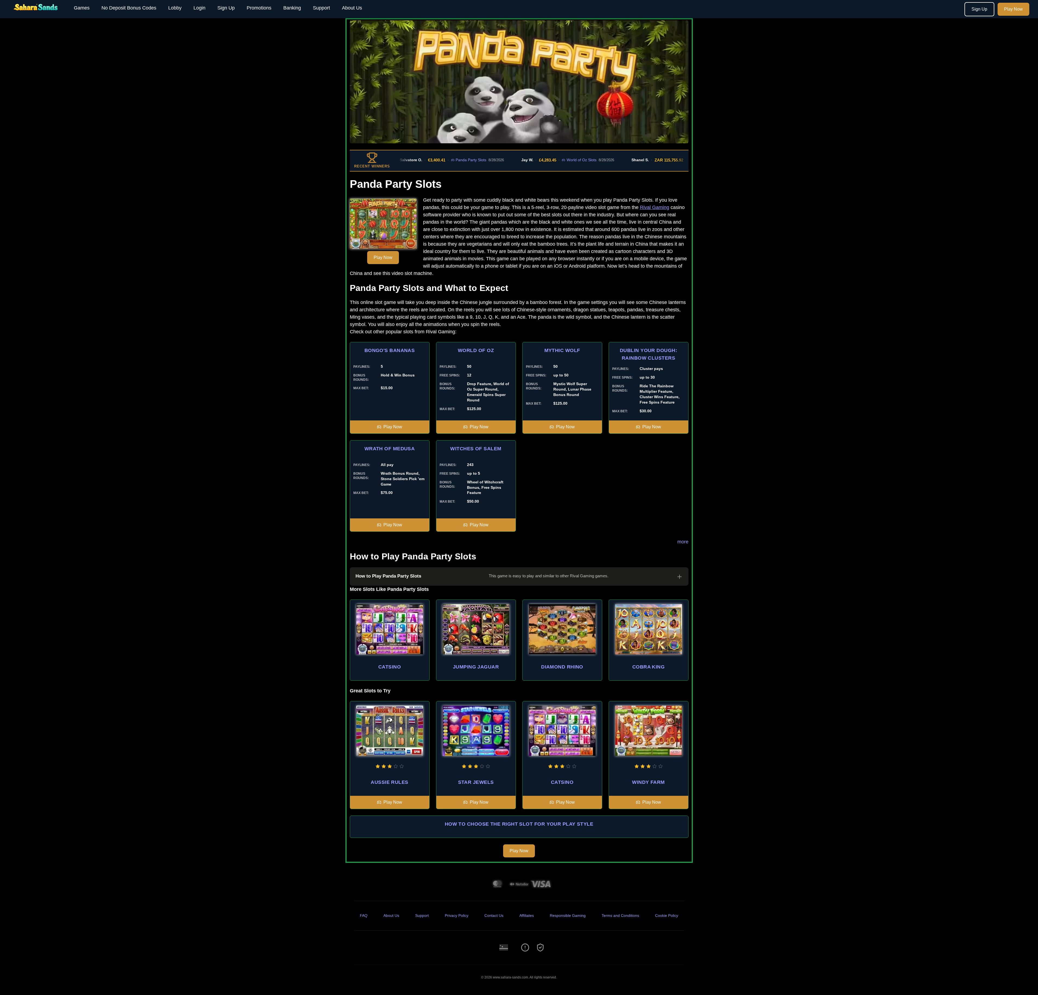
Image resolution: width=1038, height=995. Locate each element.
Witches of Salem (475, 448)
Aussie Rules (389, 782)
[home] (36, 14)
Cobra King (648, 667)
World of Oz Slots (549, 160)
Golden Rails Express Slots (685, 160)
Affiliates (526, 915)
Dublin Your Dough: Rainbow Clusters (648, 354)
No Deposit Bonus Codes (128, 8)
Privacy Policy (456, 915)
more (682, 541)
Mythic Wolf (562, 350)
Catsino (389, 667)
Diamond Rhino (562, 667)
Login (199, 8)
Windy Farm (648, 782)
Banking (292, 8)
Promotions (259, 8)
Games (82, 8)
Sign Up (226, 8)
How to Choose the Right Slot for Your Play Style (519, 824)
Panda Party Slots (439, 160)
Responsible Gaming (568, 915)
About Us (352, 8)
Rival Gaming (654, 207)
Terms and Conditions (620, 915)
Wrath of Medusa (389, 448)
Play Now (1013, 9)
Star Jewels (476, 782)
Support (321, 8)
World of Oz (476, 350)
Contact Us (493, 915)
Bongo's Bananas (389, 350)
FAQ (363, 915)
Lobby (175, 8)
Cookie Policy (666, 915)
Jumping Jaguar (476, 667)
